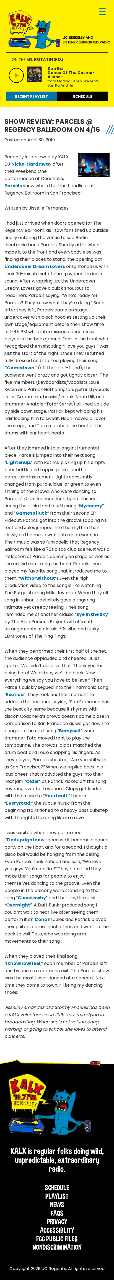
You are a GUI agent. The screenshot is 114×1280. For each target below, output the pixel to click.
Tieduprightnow (25, 840)
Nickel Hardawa (30, 164)
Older (32, 781)
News (57, 1204)
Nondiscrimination (57, 1247)
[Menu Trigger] (102, 11)
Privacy (57, 1221)
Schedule (57, 1187)
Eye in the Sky (92, 614)
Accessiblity (57, 1230)
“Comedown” (20, 368)
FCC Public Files (57, 1239)
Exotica (15, 694)
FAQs (57, 1213)
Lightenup (18, 462)
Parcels (13, 186)
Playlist (57, 1196)
